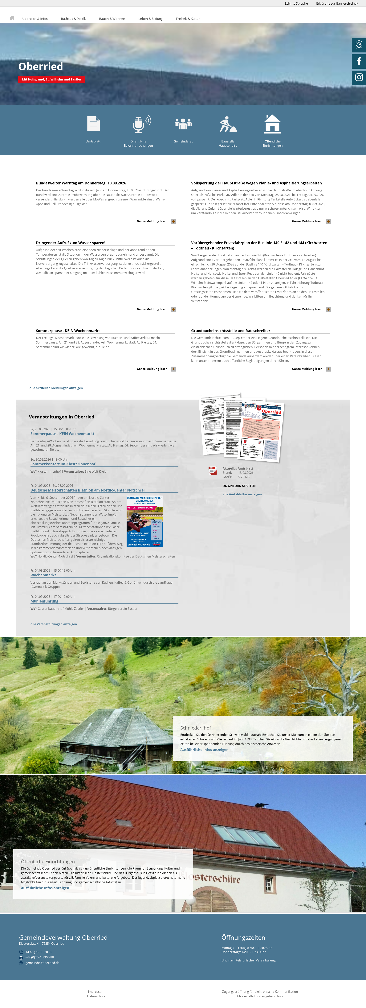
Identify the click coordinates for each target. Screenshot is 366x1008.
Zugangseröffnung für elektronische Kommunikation (260, 991)
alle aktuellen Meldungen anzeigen (56, 388)
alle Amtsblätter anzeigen (242, 494)
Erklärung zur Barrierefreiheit (337, 3)
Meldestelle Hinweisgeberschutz (260, 996)
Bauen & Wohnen (112, 18)
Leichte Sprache (296, 3)
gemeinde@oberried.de (42, 963)
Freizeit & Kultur (188, 18)
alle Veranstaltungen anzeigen (53, 624)
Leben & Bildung (150, 18)
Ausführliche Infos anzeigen (204, 749)
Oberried (40, 66)
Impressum (96, 991)
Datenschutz (96, 996)
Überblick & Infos (35, 18)
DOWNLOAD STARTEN (239, 486)
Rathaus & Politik (73, 18)
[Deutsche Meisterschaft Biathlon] (145, 546)
